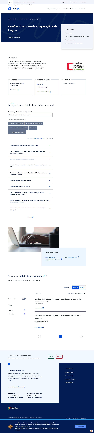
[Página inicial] (14, 8)
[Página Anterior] (39, 336)
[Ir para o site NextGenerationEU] (83, 418)
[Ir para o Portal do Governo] (13, 408)
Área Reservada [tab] (31, 2)
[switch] (24, 299)
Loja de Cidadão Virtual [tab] (19, 2)
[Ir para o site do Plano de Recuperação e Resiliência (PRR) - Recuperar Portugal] (68, 418)
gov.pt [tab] (10, 2)
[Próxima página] (81, 336)
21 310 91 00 (40, 84)
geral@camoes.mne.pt (42, 87)
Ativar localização (12, 298)
